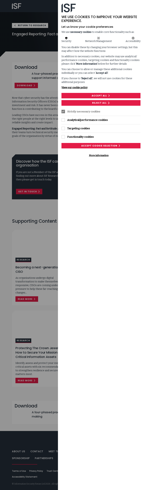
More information (99, 155)
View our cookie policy (74, 87)
